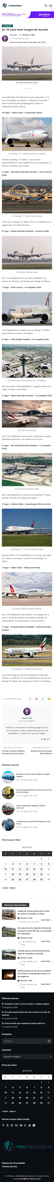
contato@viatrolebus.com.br (29, 1179)
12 (20, 869)
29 (41, 879)
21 (34, 874)
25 (13, 879)
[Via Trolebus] (27, 1146)
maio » (12, 887)
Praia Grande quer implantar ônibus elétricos (25, 1023)
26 (20, 879)
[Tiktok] (29, 1125)
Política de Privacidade (13, 1163)
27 (27, 879)
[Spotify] (34, 1125)
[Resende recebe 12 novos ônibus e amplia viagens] (8, 777)
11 (13, 869)
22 (41, 874)
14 (34, 869)
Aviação (7, 26)
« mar (5, 887)
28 (34, 879)
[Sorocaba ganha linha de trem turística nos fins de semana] (8, 793)
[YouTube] (48, 739)
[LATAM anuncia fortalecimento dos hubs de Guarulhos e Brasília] (9, 954)
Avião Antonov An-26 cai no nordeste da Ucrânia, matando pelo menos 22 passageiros (34, 974)
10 (5, 869)
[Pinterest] (36, 698)
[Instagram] (42, 739)
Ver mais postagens (27, 721)
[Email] (48, 698)
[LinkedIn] (45, 739)
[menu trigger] (50, 5)
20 (27, 874)
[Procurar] (45, 5)
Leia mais (45, 920)
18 (13, 874)
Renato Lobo (29, 35)
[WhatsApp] (42, 698)
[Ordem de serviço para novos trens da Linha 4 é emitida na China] (9, 915)
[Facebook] (30, 698)
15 (41, 869)
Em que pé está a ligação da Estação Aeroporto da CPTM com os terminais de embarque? (35, 931)
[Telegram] (20, 1125)
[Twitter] (7, 1125)
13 (27, 869)
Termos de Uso (9, 1166)
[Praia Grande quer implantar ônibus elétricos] (8, 808)
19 (20, 874)
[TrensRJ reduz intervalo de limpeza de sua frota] (8, 824)
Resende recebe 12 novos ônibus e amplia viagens (27, 1004)
